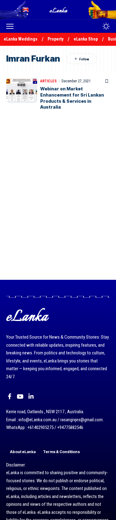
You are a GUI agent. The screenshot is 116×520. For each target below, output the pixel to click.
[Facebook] (9, 396)
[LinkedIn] (31, 396)
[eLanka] (59, 10)
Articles (48, 81)
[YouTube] (20, 396)
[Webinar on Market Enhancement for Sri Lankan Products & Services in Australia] (21, 90)
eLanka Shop (86, 39)
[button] (11, 26)
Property (55, 39)
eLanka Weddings (20, 39)
